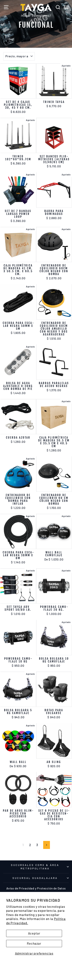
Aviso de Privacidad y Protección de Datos (36, 888)
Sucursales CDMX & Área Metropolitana (35, 866)
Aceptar (34, 933)
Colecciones (40, 15)
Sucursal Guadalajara (35, 878)
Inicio (25, 15)
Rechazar (34, 943)
